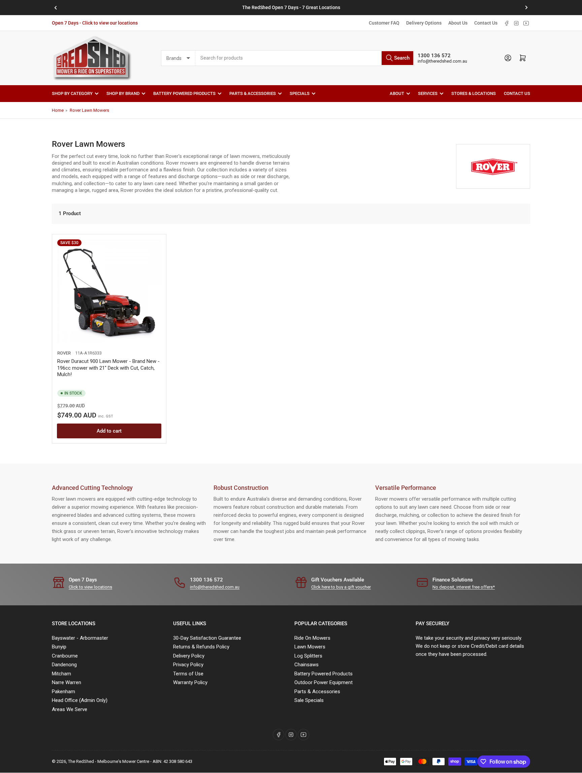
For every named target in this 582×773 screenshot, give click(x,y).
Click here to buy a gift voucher (341, 587)
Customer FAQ (384, 23)
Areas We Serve (69, 709)
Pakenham (63, 691)
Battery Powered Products (184, 93)
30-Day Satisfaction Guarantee (207, 638)
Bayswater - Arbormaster (80, 638)
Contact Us (485, 23)
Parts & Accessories (252, 93)
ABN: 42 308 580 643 (172, 761)
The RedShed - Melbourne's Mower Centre (108, 761)
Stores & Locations (473, 93)
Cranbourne (65, 656)
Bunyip (59, 647)
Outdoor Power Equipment (323, 682)
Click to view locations (90, 587)
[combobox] (304, 58)
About (397, 93)
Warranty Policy (190, 682)
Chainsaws (306, 665)
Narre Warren (66, 682)
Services (428, 93)
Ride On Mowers (312, 638)
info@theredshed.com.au (442, 61)
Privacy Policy (188, 665)
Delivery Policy (188, 656)
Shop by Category (72, 93)
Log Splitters (308, 656)
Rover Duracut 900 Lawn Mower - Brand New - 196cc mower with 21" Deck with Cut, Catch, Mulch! (108, 367)
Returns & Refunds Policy (201, 647)
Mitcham (61, 674)
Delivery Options (424, 23)
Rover (64, 353)
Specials (300, 93)
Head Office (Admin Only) (79, 700)
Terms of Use (188, 674)
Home (58, 110)
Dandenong (64, 665)
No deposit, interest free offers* (463, 587)
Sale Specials (309, 700)
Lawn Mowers (309, 647)
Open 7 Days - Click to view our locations (95, 23)
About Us (457, 23)
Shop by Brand (122, 93)
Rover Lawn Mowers (89, 110)
